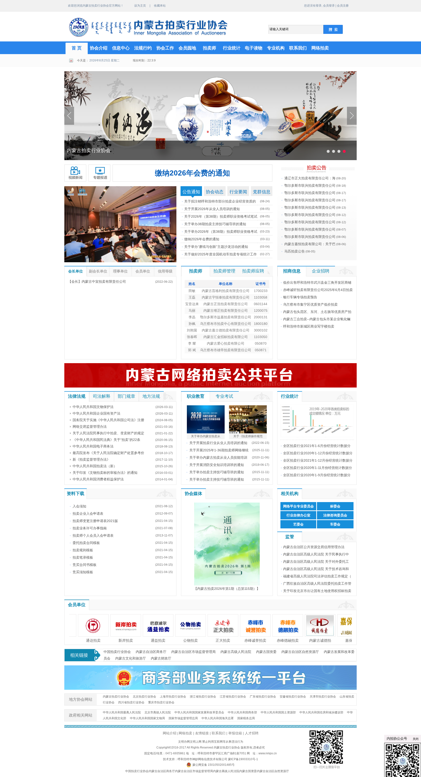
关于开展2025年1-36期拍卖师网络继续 (219, 450)
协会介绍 (98, 48)
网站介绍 (169, 733)
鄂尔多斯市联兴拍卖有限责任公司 (309, 185)
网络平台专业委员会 (298, 506)
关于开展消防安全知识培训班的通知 (216, 465)
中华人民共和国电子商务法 (93, 446)
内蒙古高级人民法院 (235, 652)
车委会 (335, 524)
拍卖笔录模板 (83, 557)
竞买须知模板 (83, 572)
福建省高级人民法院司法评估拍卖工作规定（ (317, 576)
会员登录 (329, 5)
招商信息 (292, 271)
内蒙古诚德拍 (284, 640)
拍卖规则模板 (83, 550)
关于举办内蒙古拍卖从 (205, 436)
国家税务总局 (246, 718)
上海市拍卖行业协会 (173, 696)
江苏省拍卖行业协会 (233, 696)
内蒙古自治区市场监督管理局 (193, 652)
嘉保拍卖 (316, 640)
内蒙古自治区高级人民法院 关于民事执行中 (316, 554)
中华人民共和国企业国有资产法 (96, 413)
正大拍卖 (187, 640)
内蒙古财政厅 (161, 658)
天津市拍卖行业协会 (323, 696)
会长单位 (75, 271)
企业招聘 (320, 271)
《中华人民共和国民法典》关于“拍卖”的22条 (106, 440)
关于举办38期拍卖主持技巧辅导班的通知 (215, 224)
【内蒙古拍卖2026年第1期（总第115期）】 (227, 589)
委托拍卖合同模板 (86, 543)
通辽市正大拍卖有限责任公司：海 (309, 178)
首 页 (77, 48)
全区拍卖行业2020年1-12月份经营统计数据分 (318, 453)
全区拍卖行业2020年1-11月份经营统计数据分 (317, 468)
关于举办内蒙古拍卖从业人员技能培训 (218, 457)
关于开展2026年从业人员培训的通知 (212, 209)
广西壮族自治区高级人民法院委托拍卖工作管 (317, 583)
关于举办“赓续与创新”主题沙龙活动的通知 (216, 247)
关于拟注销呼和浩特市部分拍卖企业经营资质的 (220, 201)
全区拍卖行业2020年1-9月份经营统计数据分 (317, 475)
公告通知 (191, 191)
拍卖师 (209, 48)
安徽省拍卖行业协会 (293, 696)
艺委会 (298, 524)
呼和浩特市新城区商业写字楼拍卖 (308, 326)
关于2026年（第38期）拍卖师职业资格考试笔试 (220, 216)
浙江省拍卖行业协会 (203, 696)
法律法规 (77, 396)
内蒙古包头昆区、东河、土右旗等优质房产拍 (317, 312)
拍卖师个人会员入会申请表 (93, 535)
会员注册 (343, 5)
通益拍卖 (122, 640)
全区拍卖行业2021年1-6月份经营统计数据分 (317, 446)
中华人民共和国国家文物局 (147, 718)
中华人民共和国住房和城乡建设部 (321, 712)
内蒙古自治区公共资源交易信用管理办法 (313, 547)
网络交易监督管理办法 (90, 426)
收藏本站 (160, 5)
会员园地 (187, 48)
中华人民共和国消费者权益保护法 (98, 479)
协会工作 (165, 48)
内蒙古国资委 (266, 652)
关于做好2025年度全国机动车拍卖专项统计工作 (220, 254)
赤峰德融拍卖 (252, 640)
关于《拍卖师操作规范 (248, 436)
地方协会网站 (80, 699)
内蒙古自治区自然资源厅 (300, 652)
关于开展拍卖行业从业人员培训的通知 (218, 443)
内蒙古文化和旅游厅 (130, 658)
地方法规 (151, 396)
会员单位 (142, 271)
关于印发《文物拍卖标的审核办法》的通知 (105, 473)
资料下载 (75, 493)
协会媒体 (193, 493)
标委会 (335, 506)
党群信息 (261, 191)
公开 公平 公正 (82, 150)
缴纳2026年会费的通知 (192, 173)
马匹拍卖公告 (294, 251)
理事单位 (120, 271)
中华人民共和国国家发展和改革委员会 (199, 712)
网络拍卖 (320, 48)
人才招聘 (251, 733)
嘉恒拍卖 (349, 640)
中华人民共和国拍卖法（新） (95, 466)
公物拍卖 (154, 640)
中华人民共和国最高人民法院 (122, 712)
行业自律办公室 (298, 515)
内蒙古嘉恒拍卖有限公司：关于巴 (309, 244)
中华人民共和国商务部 (242, 712)
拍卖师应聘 (253, 271)
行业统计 (231, 48)
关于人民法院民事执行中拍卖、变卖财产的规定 (108, 433)
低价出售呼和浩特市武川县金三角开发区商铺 (317, 282)
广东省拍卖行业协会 (263, 696)
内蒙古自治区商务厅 (151, 652)
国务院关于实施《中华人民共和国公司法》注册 (108, 420)
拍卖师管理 (224, 271)
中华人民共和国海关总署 (217, 718)
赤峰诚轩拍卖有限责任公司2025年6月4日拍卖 (318, 290)
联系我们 (298, 48)
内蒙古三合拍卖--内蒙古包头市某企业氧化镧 (316, 319)
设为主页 (140, 5)
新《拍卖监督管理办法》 (91, 459)
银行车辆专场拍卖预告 (300, 297)
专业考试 (224, 396)
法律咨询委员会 (335, 515)
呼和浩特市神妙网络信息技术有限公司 (202, 759)
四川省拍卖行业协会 (131, 702)
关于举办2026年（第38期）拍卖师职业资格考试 (220, 231)
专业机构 (276, 48)
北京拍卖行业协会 (144, 696)
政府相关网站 (80, 715)
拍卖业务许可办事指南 (90, 528)
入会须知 (79, 506)
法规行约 (143, 48)
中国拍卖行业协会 (117, 652)
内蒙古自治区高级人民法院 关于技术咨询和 (316, 569)
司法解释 (101, 396)
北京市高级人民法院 (157, 712)
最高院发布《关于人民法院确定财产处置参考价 (108, 453)
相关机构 (289, 493)
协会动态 (214, 191)
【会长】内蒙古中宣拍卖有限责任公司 (97, 281)
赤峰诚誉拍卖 (219, 640)
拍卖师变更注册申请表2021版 (95, 521)
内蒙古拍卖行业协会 (116, 696)
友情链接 (202, 733)
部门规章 (126, 396)
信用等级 (165, 271)
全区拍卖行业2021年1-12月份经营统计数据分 (318, 460)
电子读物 (253, 48)
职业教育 (195, 396)
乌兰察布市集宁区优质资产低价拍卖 (310, 304)
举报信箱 (235, 733)
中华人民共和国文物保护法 (93, 407)
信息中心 (121, 48)
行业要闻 (238, 191)
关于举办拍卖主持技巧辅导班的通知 (216, 472)
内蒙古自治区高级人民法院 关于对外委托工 (316, 561)
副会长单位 (98, 271)
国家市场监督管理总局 (183, 718)
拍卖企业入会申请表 (88, 513)
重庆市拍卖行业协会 (161, 702)
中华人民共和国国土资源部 (278, 712)
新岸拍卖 (90, 640)
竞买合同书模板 (84, 565)
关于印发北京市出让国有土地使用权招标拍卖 (317, 591)
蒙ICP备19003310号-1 (243, 759)
